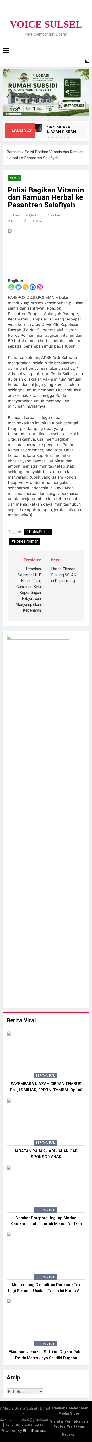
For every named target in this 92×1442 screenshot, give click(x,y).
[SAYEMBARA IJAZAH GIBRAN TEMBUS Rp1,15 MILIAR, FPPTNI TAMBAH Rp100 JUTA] (38, 128)
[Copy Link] (26, 287)
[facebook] (34, 12)
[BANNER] (46, 92)
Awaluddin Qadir (25, 215)
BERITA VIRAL (45, 1075)
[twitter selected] (46, 12)
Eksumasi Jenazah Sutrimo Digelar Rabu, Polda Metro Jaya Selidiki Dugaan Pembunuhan (46, 1357)
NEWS (15, 178)
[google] (52, 12)
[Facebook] (33, 287)
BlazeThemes (34, 1430)
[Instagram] (40, 287)
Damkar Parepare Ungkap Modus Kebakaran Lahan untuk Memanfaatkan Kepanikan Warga (46, 1224)
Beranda (14, 152)
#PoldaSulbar (38, 531)
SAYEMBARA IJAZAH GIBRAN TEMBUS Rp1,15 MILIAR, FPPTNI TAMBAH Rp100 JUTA (61, 129)
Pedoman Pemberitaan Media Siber (68, 1411)
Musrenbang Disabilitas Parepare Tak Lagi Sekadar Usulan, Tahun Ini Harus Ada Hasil (46, 1290)
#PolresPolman (24, 541)
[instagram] (40, 12)
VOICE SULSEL (46, 24)
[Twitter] (18, 287)
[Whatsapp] (11, 287)
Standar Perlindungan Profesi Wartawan (69, 1424)
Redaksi (69, 1434)
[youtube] (58, 12)
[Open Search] (78, 61)
